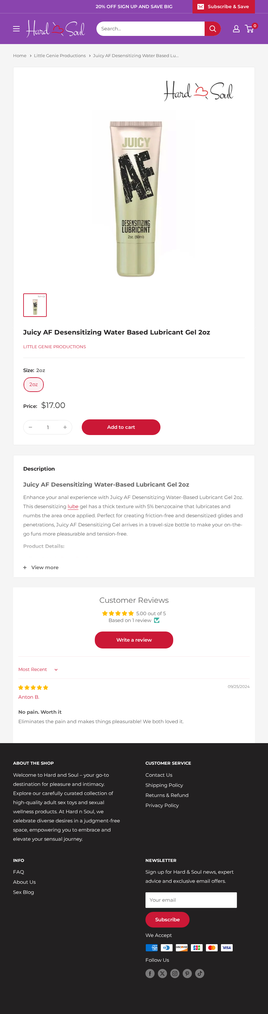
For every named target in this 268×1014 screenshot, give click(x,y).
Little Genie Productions (60, 55)
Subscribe (167, 919)
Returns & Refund (167, 795)
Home (19, 55)
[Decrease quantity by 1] (30, 427)
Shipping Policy (164, 785)
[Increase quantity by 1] (65, 427)
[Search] (213, 29)
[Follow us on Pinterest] (187, 973)
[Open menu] (16, 28)
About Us (24, 882)
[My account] (236, 28)
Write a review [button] (134, 640)
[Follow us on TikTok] (199, 973)
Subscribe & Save (228, 6)
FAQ (18, 872)
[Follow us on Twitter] (162, 973)
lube (73, 506)
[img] (33, 687)
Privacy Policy (162, 805)
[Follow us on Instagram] (174, 973)
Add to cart (121, 427)
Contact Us (158, 775)
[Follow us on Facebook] (150, 973)
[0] (249, 29)
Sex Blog (23, 892)
